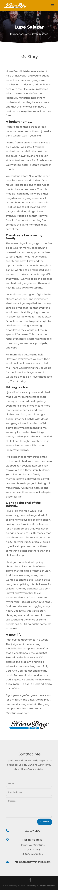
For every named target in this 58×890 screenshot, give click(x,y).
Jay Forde (51, 886)
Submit (44, 821)
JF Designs (41, 886)
